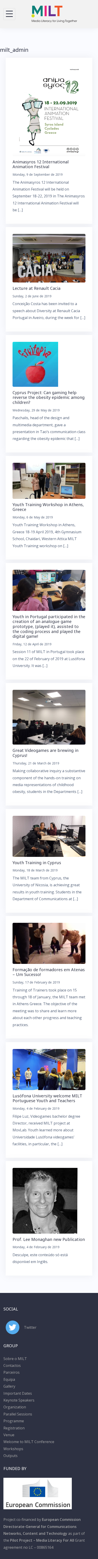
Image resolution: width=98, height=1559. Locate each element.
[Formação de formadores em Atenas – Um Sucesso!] (49, 942)
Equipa (9, 1379)
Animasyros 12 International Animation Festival (41, 164)
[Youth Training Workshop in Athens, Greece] (49, 480)
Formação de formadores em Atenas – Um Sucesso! (49, 972)
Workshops (13, 1448)
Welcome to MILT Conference (28, 1441)
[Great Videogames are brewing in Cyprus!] (49, 716)
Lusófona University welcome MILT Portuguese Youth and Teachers (47, 1098)
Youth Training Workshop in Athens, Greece (48, 507)
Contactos (12, 1365)
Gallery (9, 1386)
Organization (14, 1407)
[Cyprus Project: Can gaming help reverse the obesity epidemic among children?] (35, 363)
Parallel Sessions (17, 1414)
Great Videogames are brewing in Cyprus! (45, 753)
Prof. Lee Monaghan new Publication (49, 1239)
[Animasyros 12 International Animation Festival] (49, 109)
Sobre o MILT (15, 1358)
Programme (13, 1420)
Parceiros (11, 1372)
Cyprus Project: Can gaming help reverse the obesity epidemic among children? (49, 397)
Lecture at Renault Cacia (36, 288)
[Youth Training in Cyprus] (49, 835)
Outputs (10, 1455)
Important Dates (17, 1393)
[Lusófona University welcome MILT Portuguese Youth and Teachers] (49, 1069)
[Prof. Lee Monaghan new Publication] (45, 1200)
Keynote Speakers (18, 1400)
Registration (14, 1428)
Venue (8, 1434)
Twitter (30, 1327)
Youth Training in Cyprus (37, 862)
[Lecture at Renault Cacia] (49, 257)
